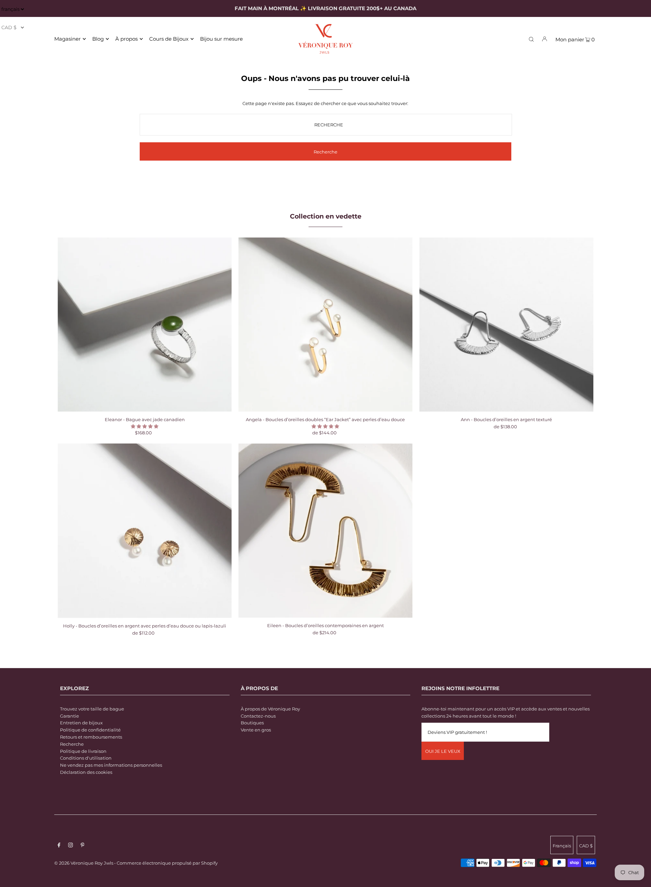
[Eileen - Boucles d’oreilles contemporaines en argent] (325, 531)
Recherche (72, 744)
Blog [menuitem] (98, 39)
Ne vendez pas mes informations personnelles (111, 765)
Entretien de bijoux (81, 722)
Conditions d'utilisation (86, 758)
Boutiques (252, 722)
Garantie (69, 716)
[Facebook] (59, 845)
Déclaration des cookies (86, 772)
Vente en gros (256, 730)
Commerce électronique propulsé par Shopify (167, 863)
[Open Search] (531, 38)
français (562, 845)
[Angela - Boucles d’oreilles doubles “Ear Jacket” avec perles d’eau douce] (325, 325)
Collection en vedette (325, 216)
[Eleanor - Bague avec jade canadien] (145, 325)
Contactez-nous (258, 716)
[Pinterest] (82, 845)
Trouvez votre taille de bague (92, 708)
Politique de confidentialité (90, 730)
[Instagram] (70, 845)
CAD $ (586, 845)
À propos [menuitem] (126, 39)
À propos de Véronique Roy (270, 708)
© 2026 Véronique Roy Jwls (83, 863)
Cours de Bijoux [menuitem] (169, 39)
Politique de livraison (83, 751)
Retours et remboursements (91, 737)
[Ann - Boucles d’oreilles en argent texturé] (506, 325)
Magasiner (67, 39)
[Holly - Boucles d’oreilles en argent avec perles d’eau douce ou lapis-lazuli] (145, 531)
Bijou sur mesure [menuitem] (221, 39)
